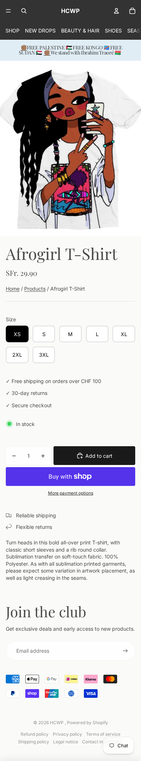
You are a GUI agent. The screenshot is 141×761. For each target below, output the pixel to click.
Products (35, 289)
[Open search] (24, 11)
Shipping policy (33, 741)
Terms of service (103, 734)
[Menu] (8, 11)
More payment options (70, 493)
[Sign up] (125, 650)
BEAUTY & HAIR (80, 30)
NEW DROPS (40, 30)
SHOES (113, 30)
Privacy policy (67, 734)
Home (13, 289)
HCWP (57, 722)
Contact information (102, 741)
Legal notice (65, 741)
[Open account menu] (116, 11)
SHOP (12, 30)
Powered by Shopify (87, 722)
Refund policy (34, 734)
